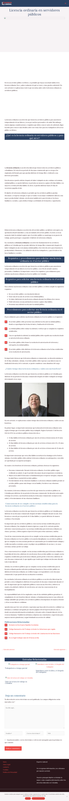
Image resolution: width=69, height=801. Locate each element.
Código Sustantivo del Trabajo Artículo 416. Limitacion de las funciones (34, 633)
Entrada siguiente (60, 649)
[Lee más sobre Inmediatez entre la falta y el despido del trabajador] (50, 665)
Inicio (5, 762)
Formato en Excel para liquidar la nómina (23, 625)
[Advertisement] (34, 69)
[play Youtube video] (34, 400)
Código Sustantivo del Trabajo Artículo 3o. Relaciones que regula (32, 629)
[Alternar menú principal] (65, 3)
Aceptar (28, 798)
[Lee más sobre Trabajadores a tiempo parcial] (19, 664)
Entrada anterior (8, 649)
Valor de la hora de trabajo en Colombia (16, 682)
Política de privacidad (38, 798)
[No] (67, 796)
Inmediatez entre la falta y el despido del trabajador (50, 671)
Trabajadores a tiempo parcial (16, 668)
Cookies (5, 770)
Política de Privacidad (10, 772)
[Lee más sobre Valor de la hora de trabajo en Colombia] (19, 678)
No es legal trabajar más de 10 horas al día (24, 638)
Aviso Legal (6, 764)
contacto (6, 767)
